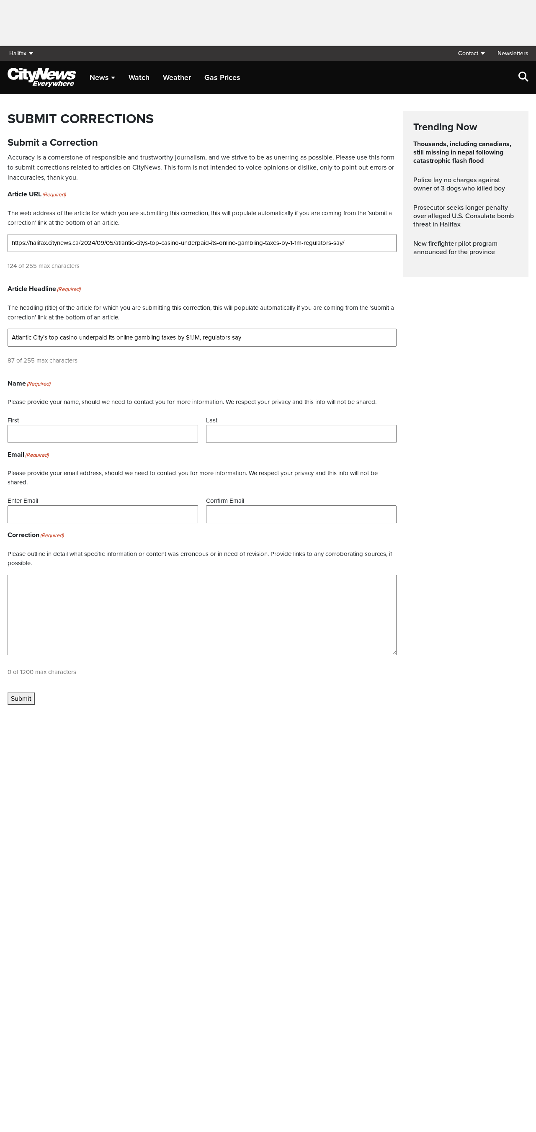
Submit (21, 699)
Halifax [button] (17, 53)
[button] (471, 53)
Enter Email (23, 500)
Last (211, 420)
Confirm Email (225, 500)
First (13, 420)
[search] (523, 77)
